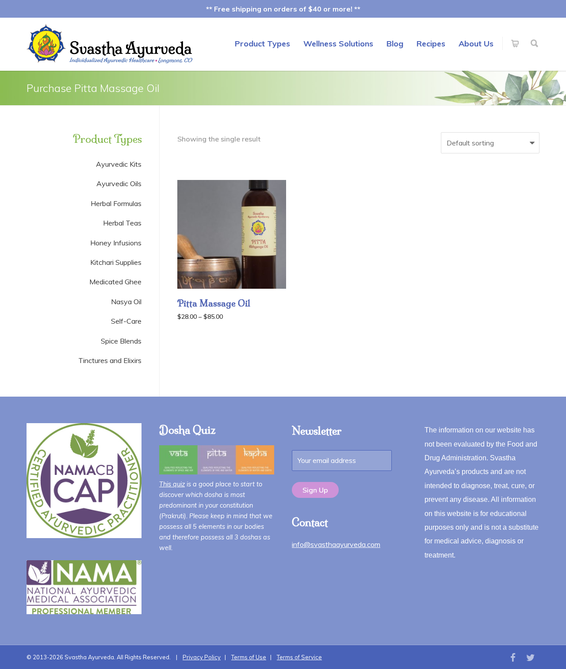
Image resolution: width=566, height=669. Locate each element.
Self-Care (126, 321)
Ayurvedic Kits (119, 164)
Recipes (431, 43)
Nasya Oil (126, 301)
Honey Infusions (116, 242)
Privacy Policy (202, 657)
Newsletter (317, 430)
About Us (476, 43)
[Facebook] (513, 657)
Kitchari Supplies (116, 262)
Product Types (262, 43)
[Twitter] (530, 657)
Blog (394, 43)
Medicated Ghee (115, 281)
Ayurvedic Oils (119, 183)
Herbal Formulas (116, 203)
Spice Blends (121, 340)
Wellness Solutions (338, 43)
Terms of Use (248, 657)
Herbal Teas (122, 222)
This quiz (172, 484)
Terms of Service (299, 657)
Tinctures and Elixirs (110, 360)
